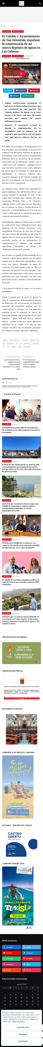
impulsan (35, 343)
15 (32, 998)
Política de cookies (18, 1021)
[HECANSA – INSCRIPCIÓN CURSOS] (21, 843)
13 (21, 998)
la (3, 347)
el (16, 343)
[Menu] (3, 3)
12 (16, 998)
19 (16, 1001)
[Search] (40, 3)
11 (10, 998)
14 (27, 998)
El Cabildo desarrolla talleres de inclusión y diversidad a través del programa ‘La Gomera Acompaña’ (21, 430)
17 (5, 1001)
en (21, 343)
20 (21, 1001)
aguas (5, 340)
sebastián (27, 347)
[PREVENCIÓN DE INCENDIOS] (21, 653)
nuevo (14, 347)
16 (38, 998)
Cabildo (24, 340)
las (8, 347)
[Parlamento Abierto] (21, 730)
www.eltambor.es (22, 58)
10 (5, 998)
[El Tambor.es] (21, 3)
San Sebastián (18, 31)
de (4, 343)
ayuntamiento (14, 340)
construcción (34, 340)
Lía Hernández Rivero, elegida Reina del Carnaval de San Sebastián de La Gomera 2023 (11, 364)
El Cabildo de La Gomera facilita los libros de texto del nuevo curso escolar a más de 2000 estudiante (21, 582)
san (19, 347)
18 (10, 1001)
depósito (10, 343)
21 (27, 1001)
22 (32, 1001)
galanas (27, 343)
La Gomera (6, 31)
